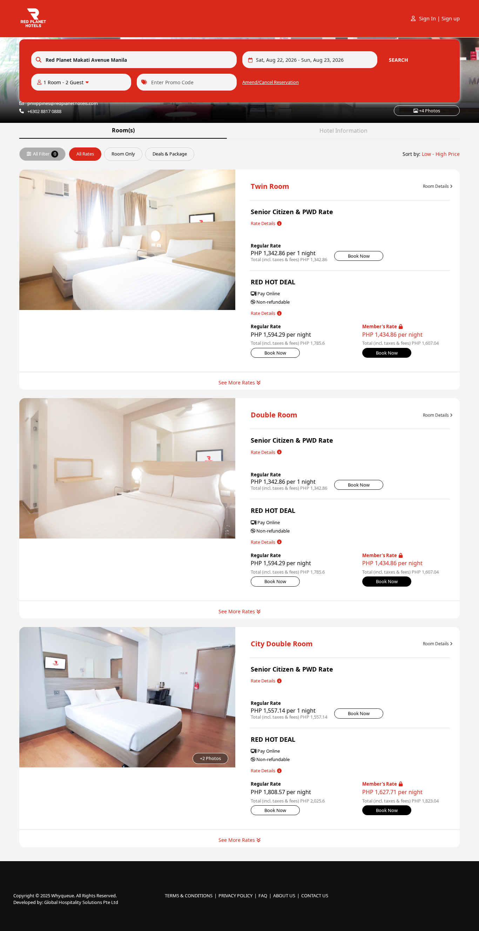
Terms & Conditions (188, 895)
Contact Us (314, 895)
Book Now (359, 256)
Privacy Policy (235, 895)
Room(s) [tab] (123, 130)
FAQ (262, 895)
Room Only (123, 154)
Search (398, 60)
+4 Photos (429, 110)
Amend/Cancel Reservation (270, 82)
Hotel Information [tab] (343, 130)
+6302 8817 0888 (44, 111)
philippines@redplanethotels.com (62, 103)
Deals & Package (170, 154)
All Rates (85, 154)
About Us (284, 895)
